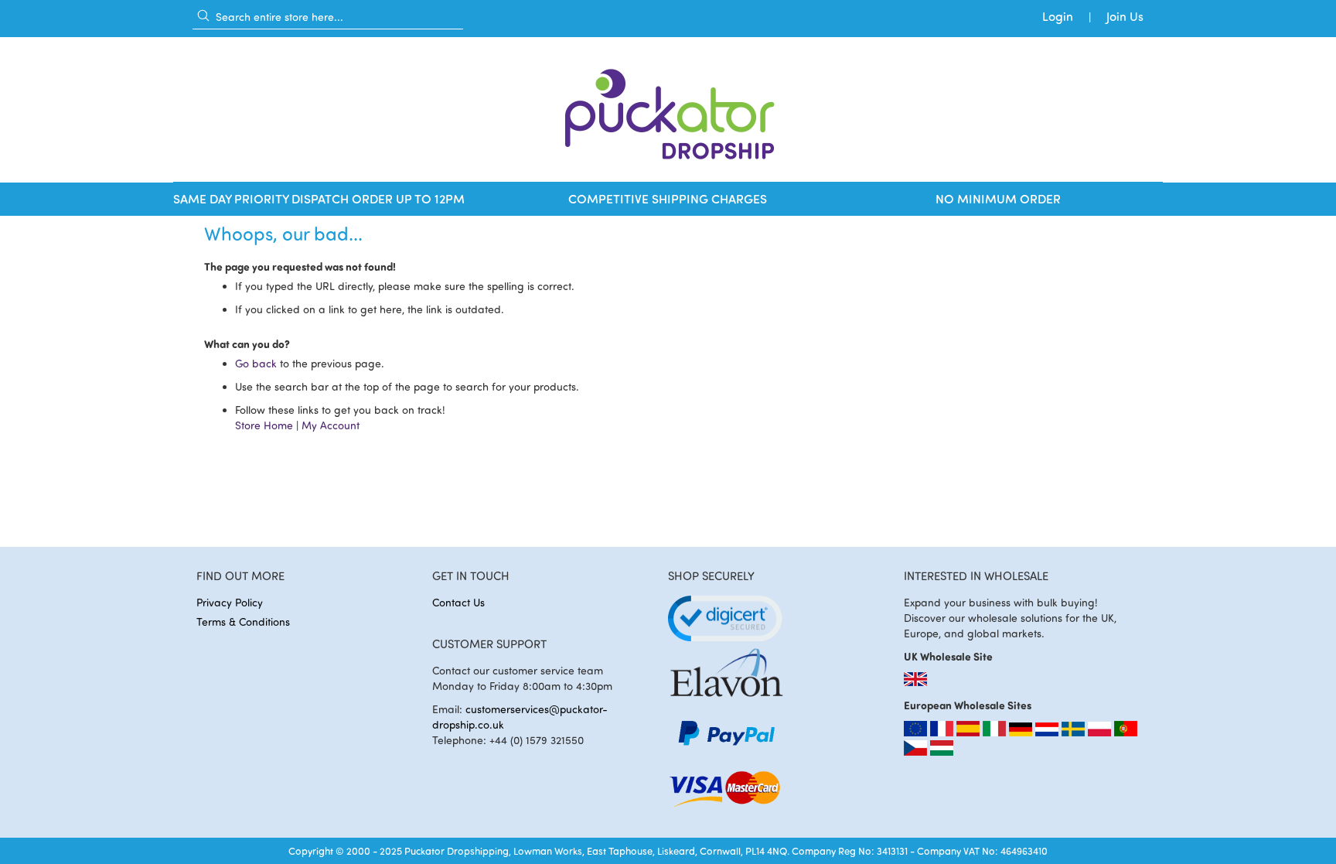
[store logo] (668, 109)
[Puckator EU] (917, 732)
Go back (256, 363)
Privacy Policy (229, 602)
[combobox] (328, 16)
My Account (331, 425)
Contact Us (458, 602)
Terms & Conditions (243, 621)
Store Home (264, 425)
